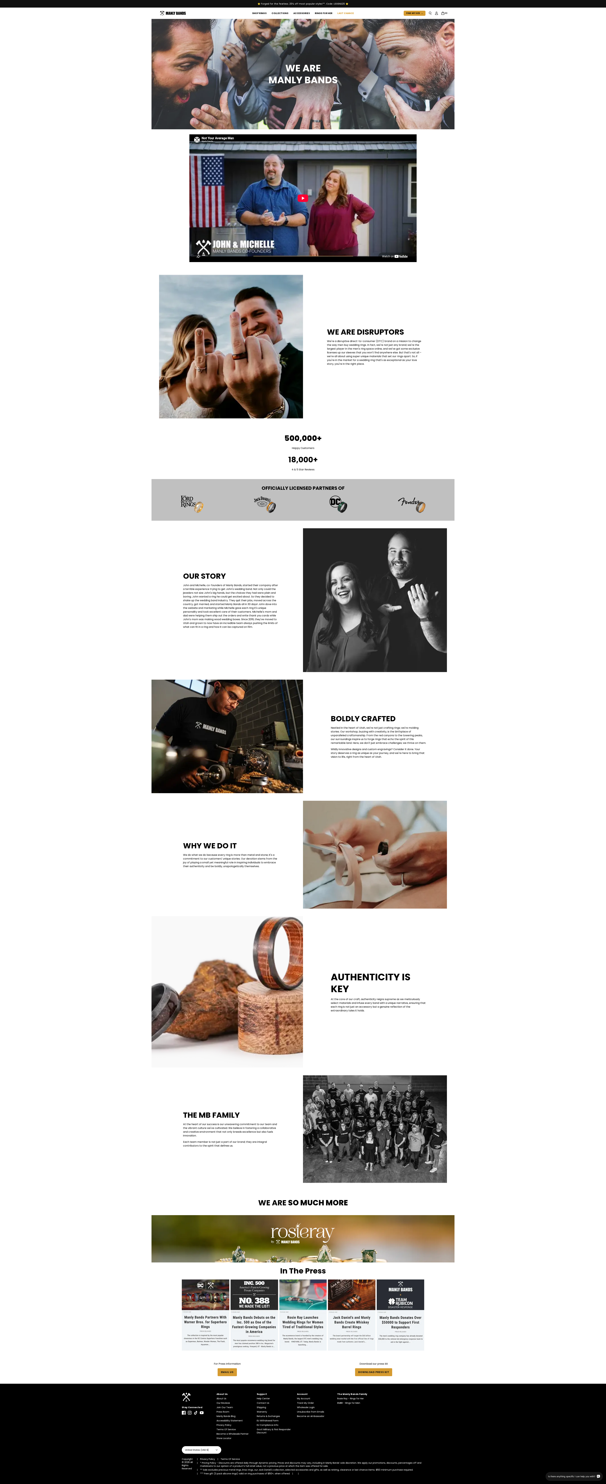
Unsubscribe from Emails (310, 1411)
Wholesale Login (306, 1407)
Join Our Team (225, 1407)
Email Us (227, 1372)
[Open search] (430, 13)
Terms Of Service (226, 1429)
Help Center (263, 1398)
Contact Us (263, 1403)
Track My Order (305, 1403)
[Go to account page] (436, 13)
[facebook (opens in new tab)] (184, 1413)
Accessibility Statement (230, 1420)
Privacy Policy (224, 1425)
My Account (303, 1398)
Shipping (261, 1407)
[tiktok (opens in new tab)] (196, 1413)
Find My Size (414, 13)
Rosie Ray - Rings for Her (350, 1398)
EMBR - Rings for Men (348, 1403)
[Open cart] (442, 13)
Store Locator (224, 1438)
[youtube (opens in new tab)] (202, 1413)
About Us (221, 1398)
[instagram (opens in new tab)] (190, 1413)
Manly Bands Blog (226, 1416)
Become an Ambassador (310, 1416)
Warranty (262, 1411)
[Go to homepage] (173, 13)
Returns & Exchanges (268, 1416)
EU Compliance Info (267, 1425)
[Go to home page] (197, 1397)
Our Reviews (223, 1403)
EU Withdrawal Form (268, 1420)
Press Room (223, 1411)
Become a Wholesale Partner (233, 1433)
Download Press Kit (373, 1372)
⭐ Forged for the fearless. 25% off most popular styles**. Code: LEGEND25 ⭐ (303, 3)
